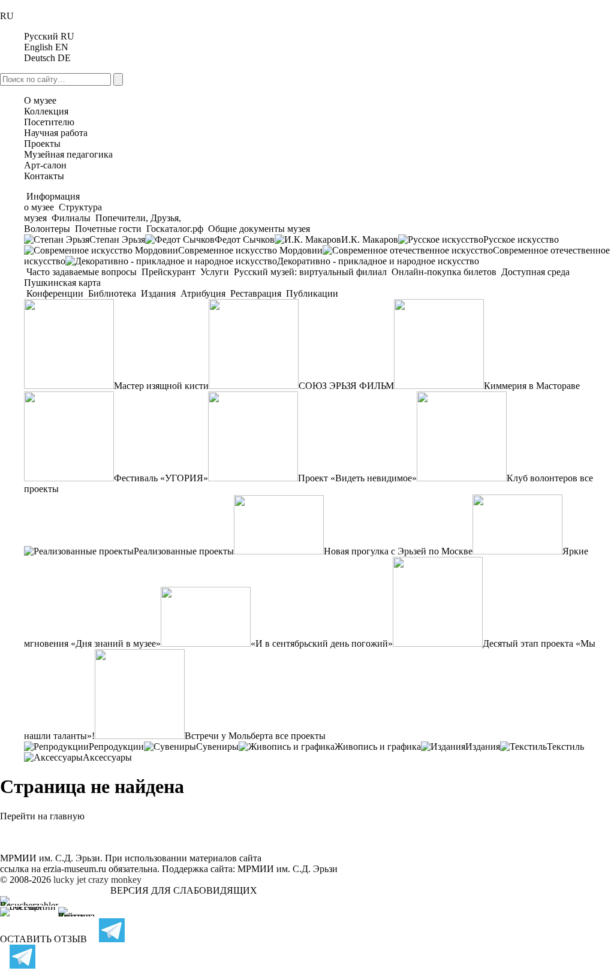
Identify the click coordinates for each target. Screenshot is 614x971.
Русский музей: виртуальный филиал (310, 272)
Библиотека (112, 293)
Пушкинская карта (62, 283)
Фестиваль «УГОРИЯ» (161, 478)
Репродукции (116, 746)
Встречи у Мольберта (229, 736)
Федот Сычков (245, 239)
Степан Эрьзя (117, 239)
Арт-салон (45, 165)
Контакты (44, 176)
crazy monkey (115, 879)
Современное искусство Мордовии (250, 250)
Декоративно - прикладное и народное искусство (378, 261)
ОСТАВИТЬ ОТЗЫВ (43, 939)
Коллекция (46, 111)
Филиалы (71, 218)
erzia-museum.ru (74, 869)
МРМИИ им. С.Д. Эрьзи (287, 869)
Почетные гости (108, 229)
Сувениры (217, 746)
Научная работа (56, 133)
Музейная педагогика (68, 154)
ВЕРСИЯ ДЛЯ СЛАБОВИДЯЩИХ (183, 890)
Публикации (311, 293)
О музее (40, 100)
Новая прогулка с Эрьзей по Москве (398, 551)
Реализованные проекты (184, 551)
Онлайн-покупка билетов (444, 272)
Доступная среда (535, 272)
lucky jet (69, 879)
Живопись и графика (378, 746)
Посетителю (49, 122)
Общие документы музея (258, 229)
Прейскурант (168, 272)
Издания (158, 293)
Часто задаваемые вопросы (81, 272)
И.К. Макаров (369, 239)
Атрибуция (203, 293)
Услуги (214, 272)
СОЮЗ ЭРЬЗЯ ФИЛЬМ (346, 386)
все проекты (300, 736)
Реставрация (256, 293)
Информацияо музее (52, 201)
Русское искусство (521, 239)
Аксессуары (107, 757)
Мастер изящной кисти (161, 386)
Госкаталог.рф (175, 229)
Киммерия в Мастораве (532, 386)
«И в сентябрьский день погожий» (322, 643)
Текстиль (565, 746)
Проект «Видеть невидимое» (357, 478)
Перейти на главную (42, 816)
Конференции (55, 293)
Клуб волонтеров (542, 478)
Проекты (42, 143)
